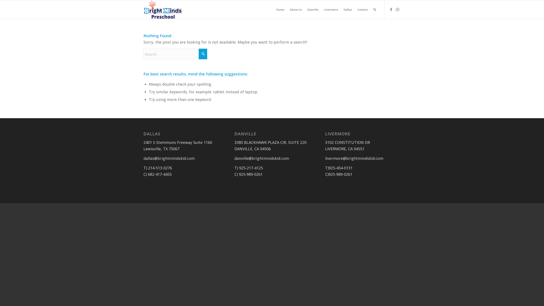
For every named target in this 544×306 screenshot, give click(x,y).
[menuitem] (280, 9)
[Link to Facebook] (391, 9)
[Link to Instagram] (397, 9)
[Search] (375, 9)
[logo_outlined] (162, 9)
